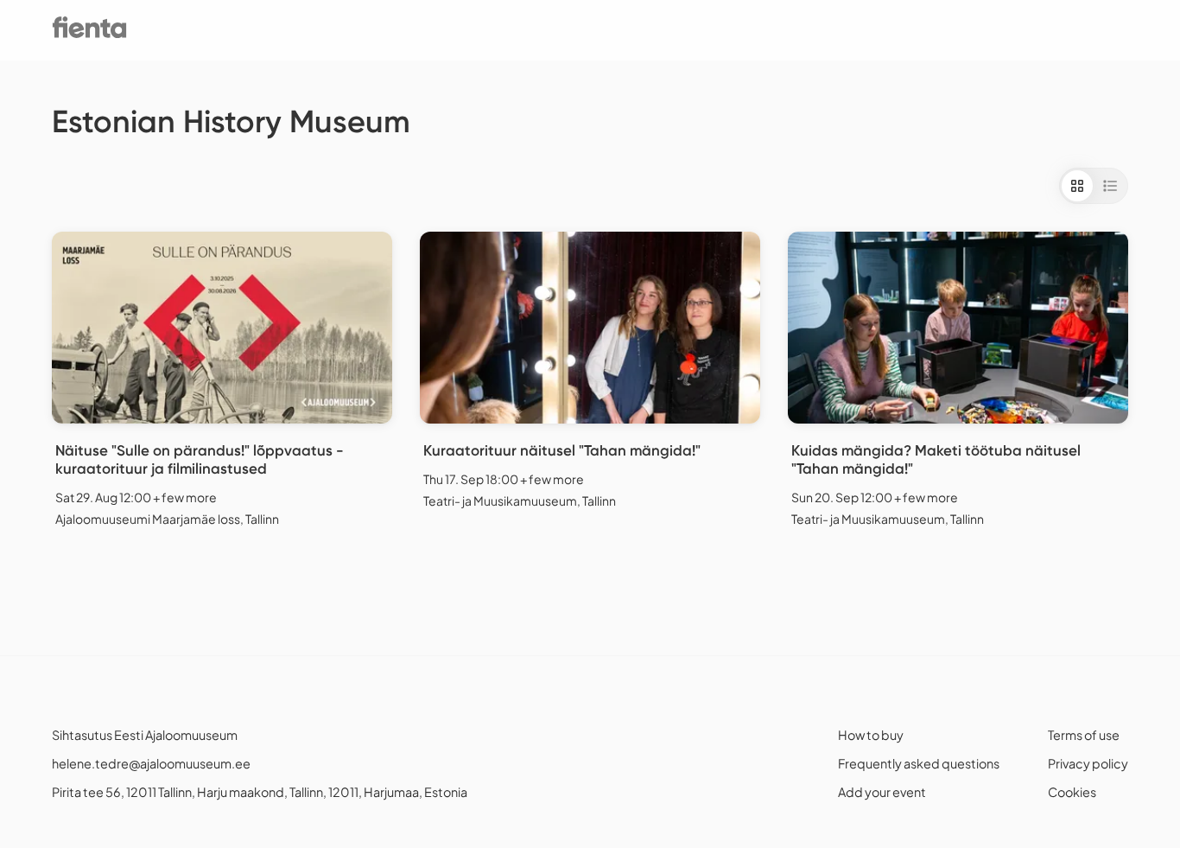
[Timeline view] (1110, 185)
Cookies (1072, 792)
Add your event (882, 792)
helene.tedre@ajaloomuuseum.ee (151, 763)
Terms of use (1084, 735)
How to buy (871, 735)
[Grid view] (1077, 185)
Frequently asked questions (918, 763)
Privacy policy (1088, 763)
